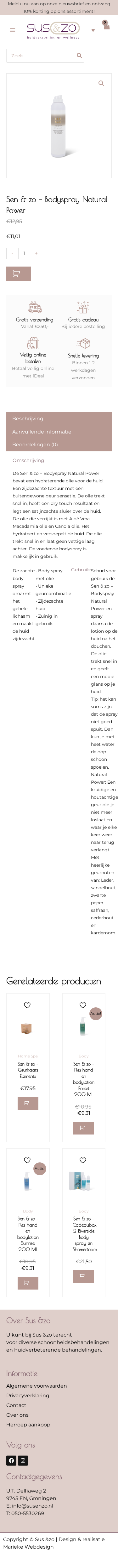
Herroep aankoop (28, 1425)
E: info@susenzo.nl (29, 1506)
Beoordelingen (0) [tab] (35, 445)
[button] (101, 83)
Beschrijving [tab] (27, 419)
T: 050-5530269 (25, 1513)
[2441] (18, 274)
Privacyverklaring (27, 1396)
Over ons (17, 1415)
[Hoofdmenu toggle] (12, 30)
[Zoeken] (80, 55)
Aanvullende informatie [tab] (41, 432)
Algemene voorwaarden (36, 1386)
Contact (16, 1405)
